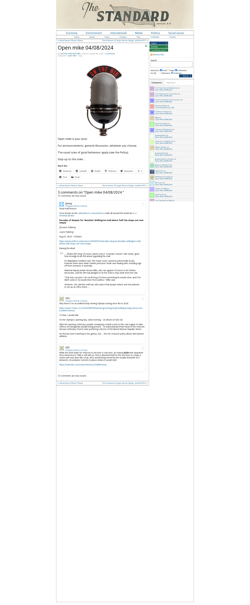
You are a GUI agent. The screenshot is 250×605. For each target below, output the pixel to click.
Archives (123, 37)
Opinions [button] (170, 82)
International (118, 33)
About (91, 37)
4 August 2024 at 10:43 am (76, 206)
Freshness (177, 73)
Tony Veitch (173, 94)
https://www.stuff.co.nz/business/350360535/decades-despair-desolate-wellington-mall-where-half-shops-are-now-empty (100, 242)
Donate (154, 46)
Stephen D (169, 141)
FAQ (138, 37)
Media (139, 33)
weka (157, 123)
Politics (155, 33)
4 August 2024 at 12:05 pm (76, 301)
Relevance (166, 73)
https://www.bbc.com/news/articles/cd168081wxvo (83, 364)
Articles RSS (158, 54)
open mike (72, 55)
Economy (71, 33)
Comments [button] (156, 82)
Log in (154, 43)
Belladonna (173, 88)
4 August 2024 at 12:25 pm (76, 350)
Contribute (154, 37)
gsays (157, 165)
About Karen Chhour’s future (71, 40)
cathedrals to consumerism (91, 213)
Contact (172, 37)
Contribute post (158, 50)
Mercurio (158, 183)
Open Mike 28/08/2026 (163, 90)
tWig (156, 117)
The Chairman (160, 88)
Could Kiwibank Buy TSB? (164, 107)
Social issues (176, 33)
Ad (163, 194)
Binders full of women (171, 100)
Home (76, 37)
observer (158, 141)
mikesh (158, 100)
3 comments (110, 53)
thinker (164, 147)
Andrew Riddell (161, 106)
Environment (94, 33)
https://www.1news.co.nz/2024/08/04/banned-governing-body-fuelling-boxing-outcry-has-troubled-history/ (101, 309)
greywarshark (160, 135)
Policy (107, 37)
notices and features (71, 53)
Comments (182, 70)
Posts (164, 70)
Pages (172, 70)
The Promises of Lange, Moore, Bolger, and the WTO (124, 40)
